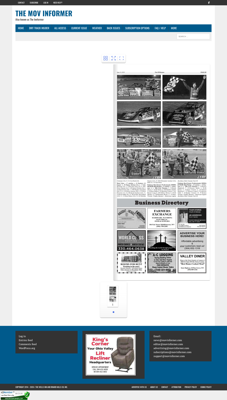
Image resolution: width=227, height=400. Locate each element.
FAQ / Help (160, 28)
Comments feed (28, 344)
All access (60, 28)
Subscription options (137, 28)
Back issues (113, 28)
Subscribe (34, 2)
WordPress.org (27, 348)
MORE (174, 28)
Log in (45, 2)
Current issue (79, 28)
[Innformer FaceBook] (209, 2)
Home (21, 28)
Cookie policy (206, 387)
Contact (21, 2)
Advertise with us (139, 387)
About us (154, 387)
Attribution (176, 387)
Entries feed (26, 340)
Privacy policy (191, 387)
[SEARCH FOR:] (193, 36)
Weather (97, 28)
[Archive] (106, 58)
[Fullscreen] (114, 58)
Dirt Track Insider (39, 28)
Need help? (57, 2)
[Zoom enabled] (121, 58)
